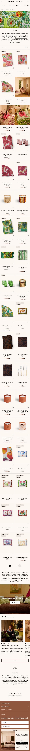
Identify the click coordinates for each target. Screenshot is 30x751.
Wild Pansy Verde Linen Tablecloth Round (7, 326)
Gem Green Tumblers (7, 295)
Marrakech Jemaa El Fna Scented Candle (7, 411)
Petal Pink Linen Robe (7, 127)
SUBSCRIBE (22, 742)
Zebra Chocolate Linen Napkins (23, 355)
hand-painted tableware (21, 38)
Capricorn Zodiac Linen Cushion (22, 528)
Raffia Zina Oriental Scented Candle (7, 211)
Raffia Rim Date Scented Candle (22, 211)
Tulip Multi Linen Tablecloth (7, 72)
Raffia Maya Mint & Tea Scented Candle (22, 296)
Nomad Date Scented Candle (22, 439)
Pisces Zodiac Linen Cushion (22, 469)
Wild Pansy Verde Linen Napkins (22, 240)
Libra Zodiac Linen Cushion (7, 527)
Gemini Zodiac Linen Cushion (22, 499)
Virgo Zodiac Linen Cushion (23, 557)
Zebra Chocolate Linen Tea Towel (7, 383)
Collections (8, 9)
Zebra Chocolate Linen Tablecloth (7, 355)
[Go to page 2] (19, 565)
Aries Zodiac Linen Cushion (7, 498)
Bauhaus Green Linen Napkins (22, 268)
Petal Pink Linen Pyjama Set (22, 127)
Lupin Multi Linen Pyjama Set (22, 99)
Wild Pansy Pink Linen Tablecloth (7, 155)
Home (2, 9)
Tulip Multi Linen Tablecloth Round (7, 100)
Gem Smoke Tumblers (22, 154)
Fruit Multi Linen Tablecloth (7, 468)
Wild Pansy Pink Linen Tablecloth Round (7, 184)
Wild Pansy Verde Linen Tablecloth (7, 240)
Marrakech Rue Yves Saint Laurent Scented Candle (7, 439)
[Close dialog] (28, 732)
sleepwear (14, 39)
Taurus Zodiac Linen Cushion (22, 326)
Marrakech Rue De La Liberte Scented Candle (22, 411)
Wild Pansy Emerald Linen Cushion (7, 267)
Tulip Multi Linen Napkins (22, 72)
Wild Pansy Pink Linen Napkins (22, 184)
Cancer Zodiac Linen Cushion (7, 558)
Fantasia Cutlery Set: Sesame (22, 383)
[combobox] (17, 740)
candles (9, 39)
